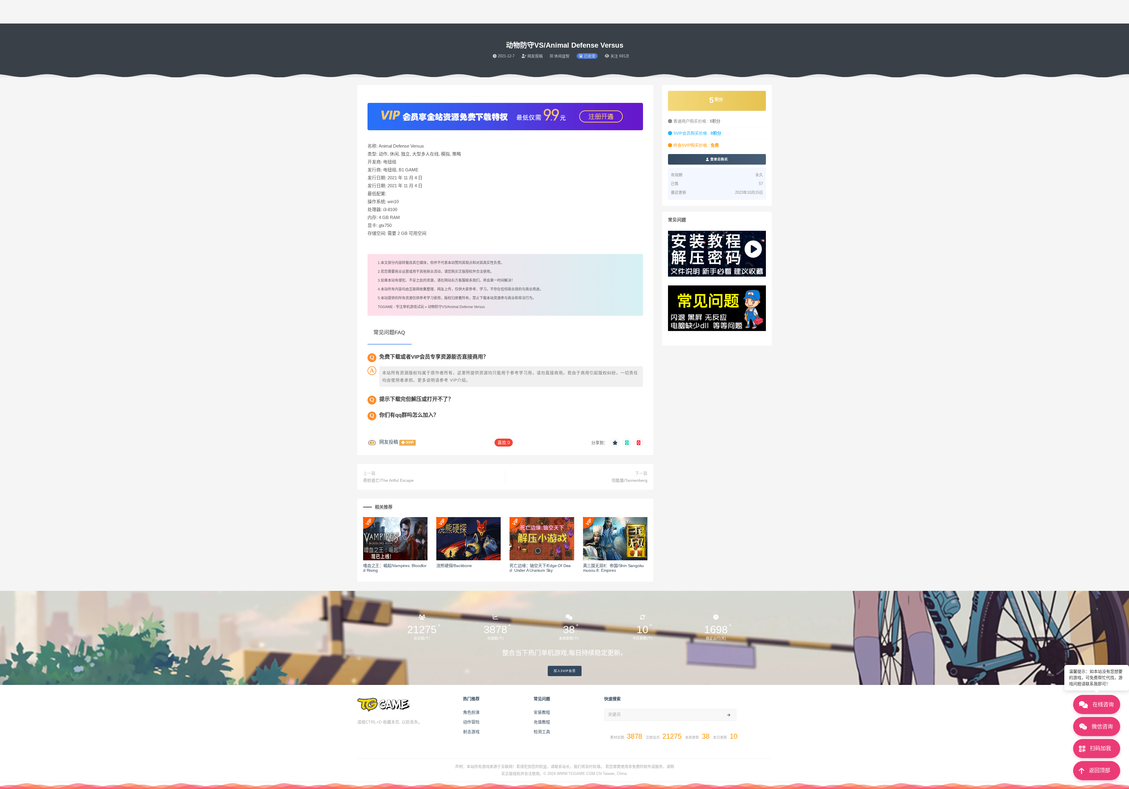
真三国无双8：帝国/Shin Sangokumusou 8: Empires (613, 568)
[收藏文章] (615, 442)
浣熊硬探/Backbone (454, 565)
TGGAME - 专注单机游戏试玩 (401, 307)
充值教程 (542, 722)
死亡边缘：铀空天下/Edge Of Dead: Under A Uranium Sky (540, 568)
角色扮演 (471, 712)
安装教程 (542, 712)
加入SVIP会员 (565, 671)
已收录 (589, 56)
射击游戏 (471, 731)
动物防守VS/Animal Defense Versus (456, 307)
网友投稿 (388, 441)
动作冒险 (471, 722)
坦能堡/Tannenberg (629, 480)
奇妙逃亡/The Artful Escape (388, 480)
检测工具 (542, 731)
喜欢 (503, 442)
